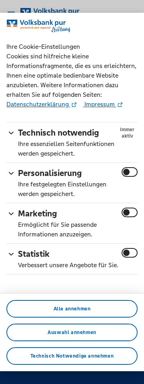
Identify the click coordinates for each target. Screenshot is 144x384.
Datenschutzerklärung (38, 104)
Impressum (99, 104)
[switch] (130, 172)
